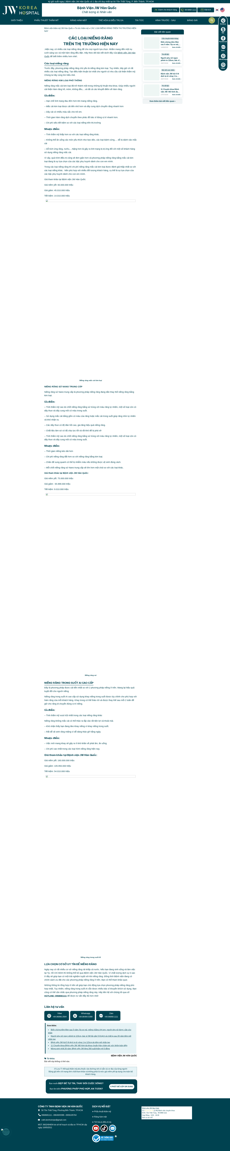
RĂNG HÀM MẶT (78, 20)
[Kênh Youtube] (95, 1128)
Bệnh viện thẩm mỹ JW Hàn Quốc (58, 28)
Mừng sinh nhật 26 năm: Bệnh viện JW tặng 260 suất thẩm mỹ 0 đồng (80, 1049)
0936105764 (71, 1115)
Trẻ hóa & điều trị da (102, 1122)
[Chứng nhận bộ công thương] (103, 1138)
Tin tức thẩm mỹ (82, 28)
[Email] (112, 1128)
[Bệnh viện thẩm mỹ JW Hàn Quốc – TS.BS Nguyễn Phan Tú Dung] (21, 10)
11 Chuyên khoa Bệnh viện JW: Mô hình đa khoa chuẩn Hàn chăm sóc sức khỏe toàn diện (89, 1046)
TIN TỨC (139, 20)
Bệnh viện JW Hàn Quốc (150, 1108)
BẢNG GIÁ (192, 20)
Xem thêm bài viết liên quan (162, 101)
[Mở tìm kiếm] (212, 20)
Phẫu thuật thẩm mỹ (102, 1111)
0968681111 (46, 1115)
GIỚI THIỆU (17, 20)
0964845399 (58, 1115)
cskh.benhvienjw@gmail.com (53, 1120)
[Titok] (104, 1128)
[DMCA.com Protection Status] (125, 1138)
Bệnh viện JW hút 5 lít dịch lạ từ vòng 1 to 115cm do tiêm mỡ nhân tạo (80, 1042)
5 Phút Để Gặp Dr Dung (121, 1087)
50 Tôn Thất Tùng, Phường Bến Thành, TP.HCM (61, 1110)
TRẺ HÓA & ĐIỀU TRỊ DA (110, 20)
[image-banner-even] (156, 109)
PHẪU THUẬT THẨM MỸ (46, 20)
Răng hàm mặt (100, 1117)
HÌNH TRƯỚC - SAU (165, 20)
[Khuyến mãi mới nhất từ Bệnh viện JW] (6, 1132)
